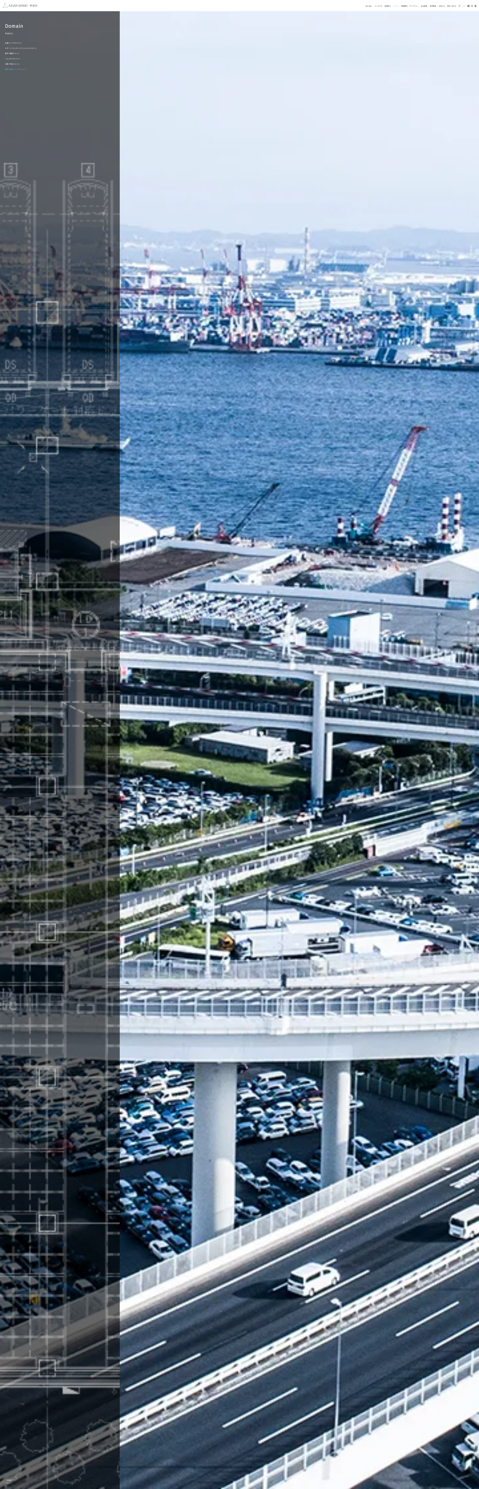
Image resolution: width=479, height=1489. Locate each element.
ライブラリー (414, 6)
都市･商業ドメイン (12, 53)
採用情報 (433, 6)
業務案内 (404, 6)
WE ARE (368, 6)
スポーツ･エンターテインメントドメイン (21, 48)
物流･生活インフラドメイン (15, 69)
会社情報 (424, 6)
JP (459, 6)
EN (464, 6)
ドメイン (396, 6)
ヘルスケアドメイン (12, 59)
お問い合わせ (451, 6)
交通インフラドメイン (13, 43)
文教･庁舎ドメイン (12, 64)
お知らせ (442, 6)
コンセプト (379, 6)
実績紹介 (388, 6)
